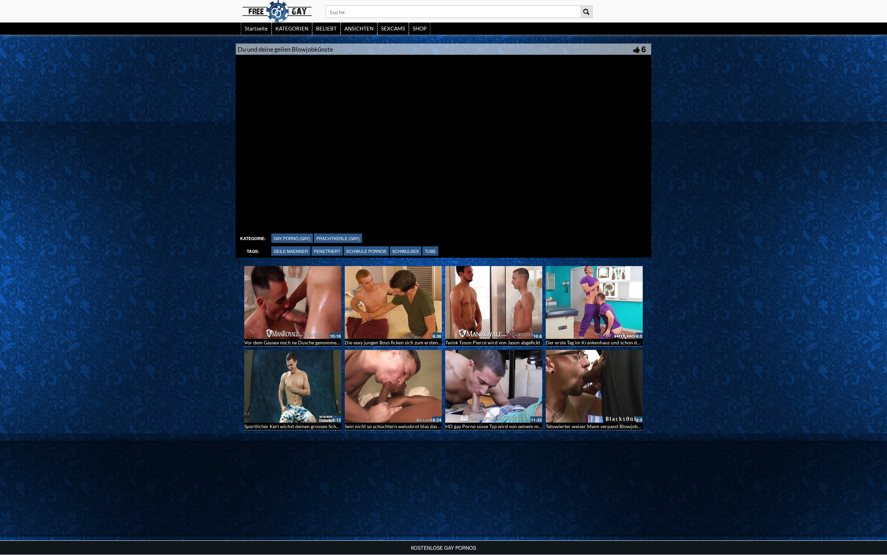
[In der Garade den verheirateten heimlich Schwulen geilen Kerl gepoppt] (594, 302)
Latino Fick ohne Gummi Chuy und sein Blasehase (599, 426)
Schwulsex (405, 251)
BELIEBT (326, 28)
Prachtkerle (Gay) (338, 238)
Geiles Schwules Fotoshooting (276, 426)
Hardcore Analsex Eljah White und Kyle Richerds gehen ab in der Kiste (520, 342)
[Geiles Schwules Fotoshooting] (292, 386)
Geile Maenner (291, 251)
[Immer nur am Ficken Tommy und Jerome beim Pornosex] (393, 302)
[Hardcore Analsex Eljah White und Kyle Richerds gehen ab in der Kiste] (493, 302)
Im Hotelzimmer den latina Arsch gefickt (287, 342)
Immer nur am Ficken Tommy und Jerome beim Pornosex (406, 342)
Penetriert (327, 251)
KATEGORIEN (291, 28)
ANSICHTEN (359, 28)
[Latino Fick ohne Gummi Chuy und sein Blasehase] (594, 386)
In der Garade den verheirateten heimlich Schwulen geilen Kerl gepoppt (622, 342)
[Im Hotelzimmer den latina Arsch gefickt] (292, 302)
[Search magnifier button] (586, 12)
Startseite (256, 28)
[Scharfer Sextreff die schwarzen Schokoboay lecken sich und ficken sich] (393, 386)
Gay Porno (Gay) (292, 238)
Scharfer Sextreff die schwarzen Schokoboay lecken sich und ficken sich (421, 426)
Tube (430, 251)
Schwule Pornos (366, 251)
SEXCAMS (393, 28)
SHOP (420, 28)
